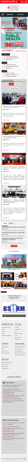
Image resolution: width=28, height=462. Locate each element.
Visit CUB (17, 327)
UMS (16, 331)
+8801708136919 (18, 398)
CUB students (5, 346)
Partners (3, 331)
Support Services (5, 368)
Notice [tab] (5, 223)
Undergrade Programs (11, 56)
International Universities (20, 346)
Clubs (3, 348)
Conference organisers (6, 335)
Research (4, 71)
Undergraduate (5, 54)
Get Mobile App (5, 352)
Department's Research (11, 74)
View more (6, 120)
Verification (17, 339)
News (3, 333)
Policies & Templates (10, 76)
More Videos (4, 292)
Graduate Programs (10, 64)
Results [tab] (11, 223)
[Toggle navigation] (3, 14)
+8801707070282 (16, 389)
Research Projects (10, 73)
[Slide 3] (16, 50)
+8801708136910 (7, 397)
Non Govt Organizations (20, 352)
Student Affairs (18, 337)
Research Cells (5, 364)
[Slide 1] (12, 50)
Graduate (4, 62)
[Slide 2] (14, 50)
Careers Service (5, 351)
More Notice (14, 246)
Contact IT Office (18, 333)
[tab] (11, 84)
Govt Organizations (19, 351)
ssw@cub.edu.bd (15, 397)
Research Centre (18, 348)
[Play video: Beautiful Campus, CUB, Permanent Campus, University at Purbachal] (14, 261)
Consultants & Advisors (20, 355)
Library (16, 335)
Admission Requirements (12, 58)
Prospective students (6, 327)
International (17, 329)
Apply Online (8, 59)
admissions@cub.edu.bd (8, 394)
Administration (5, 366)
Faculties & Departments (7, 362)
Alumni (3, 329)
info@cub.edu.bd (9, 402)
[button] (10, 14)
